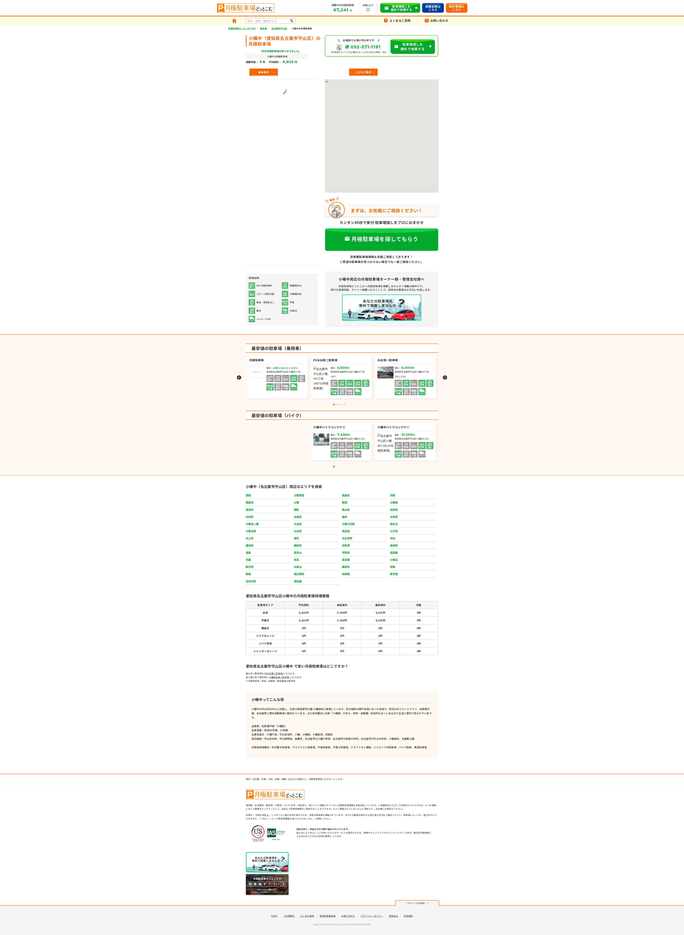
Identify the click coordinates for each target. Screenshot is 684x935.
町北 (296, 559)
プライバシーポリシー (372, 915)
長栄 (344, 516)
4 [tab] (342, 404)
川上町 (249, 538)
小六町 (394, 531)
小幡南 (394, 502)
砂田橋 (346, 574)
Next (445, 377)
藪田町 (346, 566)
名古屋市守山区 (279, 28)
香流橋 (346, 559)
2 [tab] (336, 404)
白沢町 (394, 509)
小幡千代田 (348, 524)
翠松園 (298, 581)
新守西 (394, 574)
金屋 (248, 552)
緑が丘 (394, 524)
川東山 (298, 566)
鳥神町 (394, 545)
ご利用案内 (289, 915)
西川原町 (299, 574)
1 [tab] (334, 404)
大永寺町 (347, 538)
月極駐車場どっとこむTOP (242, 28)
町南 (392, 566)
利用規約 (408, 915)
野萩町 (298, 545)
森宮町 (249, 509)
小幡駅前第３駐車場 (279, 677)
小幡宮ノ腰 (252, 524)
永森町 (298, 516)
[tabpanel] (342, 377)
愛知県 (263, 28)
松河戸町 (251, 581)
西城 (248, 495)
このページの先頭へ (416, 903)
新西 (248, 574)
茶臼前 (346, 531)
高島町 (346, 495)
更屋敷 (394, 552)
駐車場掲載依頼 (327, 915)
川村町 (249, 516)
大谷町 (298, 524)
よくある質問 (307, 915)
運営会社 (393, 915)
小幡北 (394, 559)
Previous (239, 377)
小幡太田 (251, 531)
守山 (392, 538)
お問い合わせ (348, 915)
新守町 (249, 566)
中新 (392, 495)
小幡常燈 (299, 495)
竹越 (248, 559)
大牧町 (394, 516)
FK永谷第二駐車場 (273, 673)
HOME (274, 915)
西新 (296, 509)
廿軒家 (346, 545)
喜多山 (298, 552)
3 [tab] (339, 404)
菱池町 (249, 545)
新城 (344, 502)
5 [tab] (344, 404)
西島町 (249, 502)
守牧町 (346, 552)
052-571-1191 (366, 46)
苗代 (296, 538)
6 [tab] (347, 404)
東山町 (346, 509)
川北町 (298, 531)
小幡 (296, 502)
